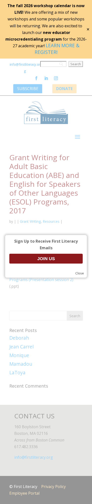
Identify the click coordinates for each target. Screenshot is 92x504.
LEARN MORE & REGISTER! (57, 48)
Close (79, 273)
